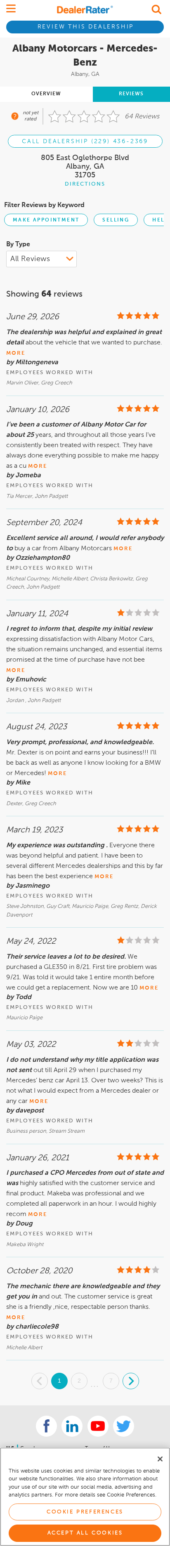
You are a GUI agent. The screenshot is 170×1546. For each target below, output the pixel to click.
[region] (85, 1496)
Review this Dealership (86, 27)
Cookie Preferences (85, 1512)
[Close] (160, 1459)
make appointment (46, 220)
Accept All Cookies (85, 1533)
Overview (46, 94)
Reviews (131, 94)
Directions (85, 184)
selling (115, 220)
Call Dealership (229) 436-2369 (85, 141)
